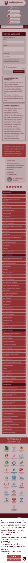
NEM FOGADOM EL (14, 560)
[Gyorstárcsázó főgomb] (24, 559)
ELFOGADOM (14, 556)
